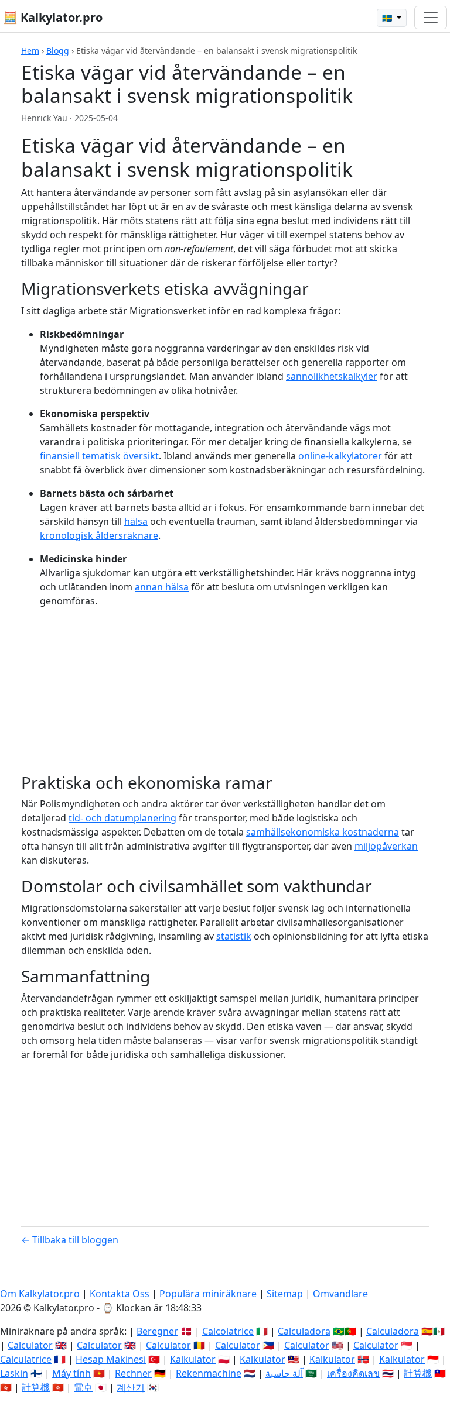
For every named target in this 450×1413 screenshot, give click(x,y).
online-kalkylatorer (340, 455)
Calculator (30, 1345)
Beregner (157, 1331)
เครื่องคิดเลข (353, 1373)
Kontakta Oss (119, 1293)
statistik (233, 936)
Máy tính (71, 1373)
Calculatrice (26, 1359)
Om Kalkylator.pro (40, 1293)
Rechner (133, 1373)
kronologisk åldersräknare (99, 535)
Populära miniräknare (208, 1293)
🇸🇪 (388, 17)
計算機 (418, 1373)
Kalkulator (193, 1359)
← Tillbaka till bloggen (69, 1239)
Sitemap (285, 1293)
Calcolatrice (228, 1331)
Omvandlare (340, 1293)
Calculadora (304, 1331)
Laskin (14, 1373)
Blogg (57, 50)
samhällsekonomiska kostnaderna (322, 832)
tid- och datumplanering (122, 818)
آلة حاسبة (284, 1373)
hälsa (136, 521)
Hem (30, 50)
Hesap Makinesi (111, 1359)
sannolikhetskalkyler (331, 376)
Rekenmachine (208, 1373)
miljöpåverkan (386, 846)
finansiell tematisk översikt (99, 455)
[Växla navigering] (430, 17)
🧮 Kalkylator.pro (53, 17)
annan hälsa (162, 586)
